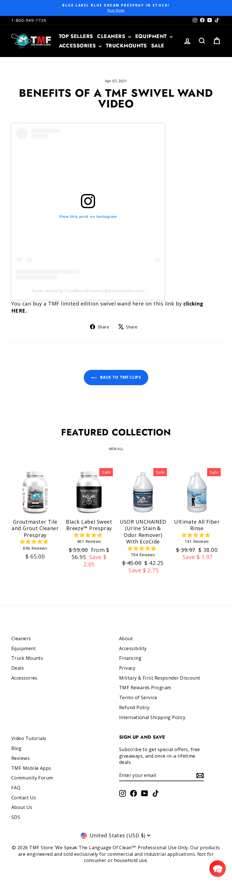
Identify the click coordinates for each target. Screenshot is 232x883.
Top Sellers (76, 36)
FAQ (15, 788)
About (126, 638)
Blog (16, 748)
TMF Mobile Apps (31, 768)
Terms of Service (138, 697)
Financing (130, 658)
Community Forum (32, 778)
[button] (217, 868)
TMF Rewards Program (145, 687)
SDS (15, 817)
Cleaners (111, 36)
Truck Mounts (27, 658)
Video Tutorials (28, 738)
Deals (17, 668)
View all (116, 448)
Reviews (20, 758)
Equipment (152, 36)
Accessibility (133, 648)
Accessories (78, 45)
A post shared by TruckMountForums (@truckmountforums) (88, 290)
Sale (157, 45)
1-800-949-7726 (28, 20)
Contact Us (23, 798)
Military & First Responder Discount (159, 678)
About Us (22, 807)
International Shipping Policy (152, 717)
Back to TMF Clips (120, 377)
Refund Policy (134, 707)
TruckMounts (126, 45)
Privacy (127, 668)
